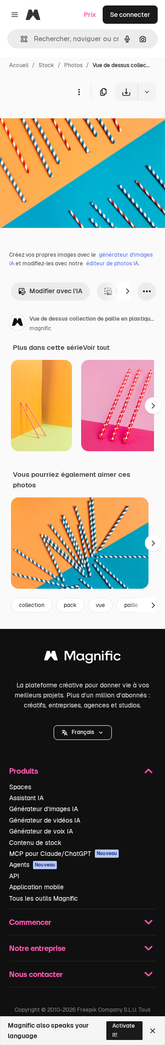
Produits (23, 771)
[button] (83, 732)
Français (83, 732)
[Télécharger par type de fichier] (147, 92)
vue (100, 605)
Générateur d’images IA (43, 809)
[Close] (152, 1030)
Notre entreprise (37, 948)
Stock (46, 65)
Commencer (30, 922)
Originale (60, 122)
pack (70, 605)
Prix (90, 15)
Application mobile (36, 887)
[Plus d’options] (79, 92)
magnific (40, 328)
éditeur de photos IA (112, 263)
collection (31, 605)
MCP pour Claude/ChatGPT (63, 854)
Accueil (18, 65)
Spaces (20, 787)
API (14, 876)
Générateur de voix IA (41, 831)
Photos (73, 65)
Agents (32, 864)
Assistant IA (26, 798)
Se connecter (130, 15)
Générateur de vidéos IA (44, 820)
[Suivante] (127, 291)
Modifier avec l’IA (55, 291)
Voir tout (96, 347)
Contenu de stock (35, 843)
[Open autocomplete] (20, 39)
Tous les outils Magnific (43, 898)
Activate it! (123, 1030)
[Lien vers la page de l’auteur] (17, 323)
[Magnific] (82, 658)
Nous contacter (36, 974)
